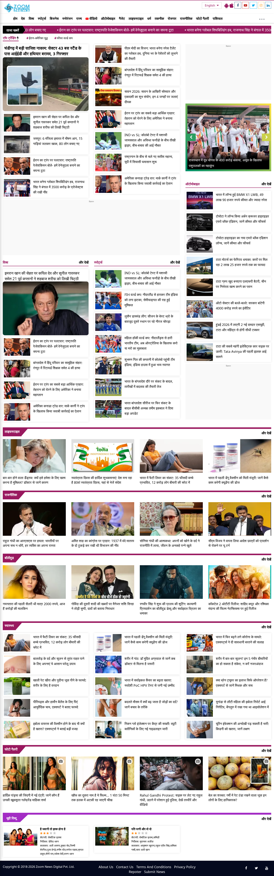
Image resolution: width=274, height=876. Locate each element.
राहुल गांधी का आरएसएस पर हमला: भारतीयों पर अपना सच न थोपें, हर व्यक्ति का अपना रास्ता (31, 543)
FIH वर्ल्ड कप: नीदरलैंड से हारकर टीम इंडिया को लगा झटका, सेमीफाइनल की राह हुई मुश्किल (151, 299)
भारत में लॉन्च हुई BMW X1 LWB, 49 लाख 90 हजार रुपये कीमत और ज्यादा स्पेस (241, 197)
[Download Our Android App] (226, 5)
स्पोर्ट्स (42, 18)
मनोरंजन (67, 18)
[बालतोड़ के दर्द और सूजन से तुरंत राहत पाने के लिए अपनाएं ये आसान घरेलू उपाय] (17, 664)
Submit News (154, 871)
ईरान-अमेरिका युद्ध (37, 38)
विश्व (31, 18)
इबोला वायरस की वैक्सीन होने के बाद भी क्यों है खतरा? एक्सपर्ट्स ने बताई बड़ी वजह (59, 726)
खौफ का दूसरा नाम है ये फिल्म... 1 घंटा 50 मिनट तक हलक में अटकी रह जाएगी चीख (100, 797)
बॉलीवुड (9, 558)
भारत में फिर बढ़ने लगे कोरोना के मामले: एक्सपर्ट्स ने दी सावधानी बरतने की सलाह (240, 639)
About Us (106, 867)
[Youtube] (245, 5)
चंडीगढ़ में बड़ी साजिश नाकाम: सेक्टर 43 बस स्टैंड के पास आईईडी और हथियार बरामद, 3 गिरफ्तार (42, 50)
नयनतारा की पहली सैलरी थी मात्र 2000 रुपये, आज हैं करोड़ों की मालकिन (34, 606)
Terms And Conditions (153, 867)
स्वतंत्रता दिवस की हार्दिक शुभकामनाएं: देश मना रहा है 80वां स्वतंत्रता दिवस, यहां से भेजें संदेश (101, 480)
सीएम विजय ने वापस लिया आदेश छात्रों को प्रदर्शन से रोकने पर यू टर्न (238, 543)
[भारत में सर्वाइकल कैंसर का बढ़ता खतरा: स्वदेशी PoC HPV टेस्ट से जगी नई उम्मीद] (108, 686)
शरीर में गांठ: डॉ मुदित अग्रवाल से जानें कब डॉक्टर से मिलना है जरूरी (150, 661)
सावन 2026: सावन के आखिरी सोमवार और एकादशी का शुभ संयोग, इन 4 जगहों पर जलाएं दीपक (151, 96)
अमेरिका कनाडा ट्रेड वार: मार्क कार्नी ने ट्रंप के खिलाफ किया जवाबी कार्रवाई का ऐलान (150, 181)
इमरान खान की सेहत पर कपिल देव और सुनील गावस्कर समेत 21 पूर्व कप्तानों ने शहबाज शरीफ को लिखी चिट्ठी (56, 122)
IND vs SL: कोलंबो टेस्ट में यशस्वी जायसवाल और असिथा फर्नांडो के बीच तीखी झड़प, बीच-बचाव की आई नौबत (150, 140)
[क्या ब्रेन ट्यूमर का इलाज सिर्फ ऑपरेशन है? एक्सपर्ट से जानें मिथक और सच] (200, 686)
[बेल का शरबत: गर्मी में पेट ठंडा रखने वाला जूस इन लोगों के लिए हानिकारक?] (239, 773)
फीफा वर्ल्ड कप (63, 38)
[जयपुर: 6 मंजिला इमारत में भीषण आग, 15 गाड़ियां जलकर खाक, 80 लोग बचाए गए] (17, 144)
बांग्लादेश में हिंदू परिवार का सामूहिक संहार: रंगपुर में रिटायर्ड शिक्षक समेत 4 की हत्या (149, 72)
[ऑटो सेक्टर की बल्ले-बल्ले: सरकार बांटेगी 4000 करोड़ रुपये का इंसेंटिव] (200, 309)
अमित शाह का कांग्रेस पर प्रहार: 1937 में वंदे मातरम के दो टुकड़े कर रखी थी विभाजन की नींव (102, 543)
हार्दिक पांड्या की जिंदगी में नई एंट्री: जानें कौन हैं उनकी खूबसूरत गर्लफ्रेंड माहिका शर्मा (31, 797)
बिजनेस (54, 18)
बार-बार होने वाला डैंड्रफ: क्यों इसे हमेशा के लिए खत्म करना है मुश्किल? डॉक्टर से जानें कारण (34, 480)
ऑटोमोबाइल (108, 18)
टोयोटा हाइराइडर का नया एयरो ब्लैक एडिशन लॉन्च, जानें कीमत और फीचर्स (242, 240)
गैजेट (122, 18)
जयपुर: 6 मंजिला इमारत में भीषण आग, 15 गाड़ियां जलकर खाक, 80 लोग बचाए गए (57, 141)
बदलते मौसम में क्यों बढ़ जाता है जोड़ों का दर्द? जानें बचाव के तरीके (151, 704)
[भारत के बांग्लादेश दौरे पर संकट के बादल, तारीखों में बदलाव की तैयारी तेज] (108, 387)
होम (15, 18)
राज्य (79, 18)
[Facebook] (237, 5)
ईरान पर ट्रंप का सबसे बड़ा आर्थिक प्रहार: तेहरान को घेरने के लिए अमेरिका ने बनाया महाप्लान (150, 118)
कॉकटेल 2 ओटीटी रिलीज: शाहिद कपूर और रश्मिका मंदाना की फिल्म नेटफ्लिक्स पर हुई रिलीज (238, 606)
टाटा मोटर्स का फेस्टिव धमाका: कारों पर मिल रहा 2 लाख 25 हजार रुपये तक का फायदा (241, 262)
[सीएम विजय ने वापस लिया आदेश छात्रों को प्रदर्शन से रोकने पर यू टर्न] (239, 518)
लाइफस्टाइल (136, 18)
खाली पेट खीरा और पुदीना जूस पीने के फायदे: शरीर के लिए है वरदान (59, 683)
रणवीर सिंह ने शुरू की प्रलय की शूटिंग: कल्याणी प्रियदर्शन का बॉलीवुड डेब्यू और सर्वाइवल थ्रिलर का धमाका (170, 608)
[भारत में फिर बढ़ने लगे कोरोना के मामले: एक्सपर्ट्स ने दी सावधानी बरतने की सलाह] (200, 643)
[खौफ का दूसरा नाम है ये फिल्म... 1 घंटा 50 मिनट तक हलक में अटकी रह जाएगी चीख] (102, 773)
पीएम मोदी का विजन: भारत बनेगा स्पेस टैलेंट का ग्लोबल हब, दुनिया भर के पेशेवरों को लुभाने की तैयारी (151, 53)
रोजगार (172, 18)
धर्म (149, 18)
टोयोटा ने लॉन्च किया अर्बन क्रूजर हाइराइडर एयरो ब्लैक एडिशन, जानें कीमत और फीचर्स (242, 219)
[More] (261, 18)
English (210, 5)
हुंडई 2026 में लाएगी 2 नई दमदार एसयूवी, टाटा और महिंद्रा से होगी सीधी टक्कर (240, 327)
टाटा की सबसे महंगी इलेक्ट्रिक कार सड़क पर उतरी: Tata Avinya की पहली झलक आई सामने (242, 351)
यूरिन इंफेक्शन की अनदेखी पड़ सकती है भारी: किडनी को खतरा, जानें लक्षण (242, 726)
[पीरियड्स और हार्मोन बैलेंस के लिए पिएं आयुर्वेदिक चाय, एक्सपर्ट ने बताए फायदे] (17, 708)
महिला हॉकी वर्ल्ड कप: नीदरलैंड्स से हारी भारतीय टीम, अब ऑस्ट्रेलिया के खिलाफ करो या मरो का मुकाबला (151, 343)
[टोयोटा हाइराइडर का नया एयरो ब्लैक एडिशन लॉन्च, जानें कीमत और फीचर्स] (200, 244)
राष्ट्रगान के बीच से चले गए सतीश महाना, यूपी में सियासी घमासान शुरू (149, 159)
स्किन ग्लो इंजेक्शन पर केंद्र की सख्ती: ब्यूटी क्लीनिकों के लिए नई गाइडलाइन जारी (150, 726)
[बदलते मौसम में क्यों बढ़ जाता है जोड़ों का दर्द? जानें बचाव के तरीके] (108, 708)
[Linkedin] (268, 5)
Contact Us (124, 867)
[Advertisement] (91, 229)
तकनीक (159, 18)
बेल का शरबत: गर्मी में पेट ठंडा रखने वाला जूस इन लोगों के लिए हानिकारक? (237, 797)
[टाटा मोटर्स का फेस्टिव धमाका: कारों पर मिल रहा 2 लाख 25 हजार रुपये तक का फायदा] (200, 265)
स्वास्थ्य (9, 625)
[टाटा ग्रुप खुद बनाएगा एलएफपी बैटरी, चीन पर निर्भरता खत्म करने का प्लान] (200, 287)
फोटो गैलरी (202, 18)
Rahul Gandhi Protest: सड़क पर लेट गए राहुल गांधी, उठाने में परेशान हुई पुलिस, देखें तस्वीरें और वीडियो (171, 800)
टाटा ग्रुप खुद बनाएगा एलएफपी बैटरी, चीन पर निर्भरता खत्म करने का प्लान (241, 284)
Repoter (135, 871)
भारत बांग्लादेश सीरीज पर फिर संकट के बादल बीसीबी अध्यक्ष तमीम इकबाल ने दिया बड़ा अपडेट (149, 408)
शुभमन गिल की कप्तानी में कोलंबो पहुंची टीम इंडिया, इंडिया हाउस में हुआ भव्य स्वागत (150, 362)
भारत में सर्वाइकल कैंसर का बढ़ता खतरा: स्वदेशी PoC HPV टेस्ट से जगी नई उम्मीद (149, 683)
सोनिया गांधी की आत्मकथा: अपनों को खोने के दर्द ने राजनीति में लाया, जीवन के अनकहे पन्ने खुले (170, 543)
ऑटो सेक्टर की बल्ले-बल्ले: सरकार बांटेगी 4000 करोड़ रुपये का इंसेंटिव (240, 305)
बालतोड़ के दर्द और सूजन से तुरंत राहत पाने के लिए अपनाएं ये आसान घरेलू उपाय (58, 661)
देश (23, 18)
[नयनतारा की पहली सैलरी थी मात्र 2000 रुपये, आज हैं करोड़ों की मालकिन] (34, 581)
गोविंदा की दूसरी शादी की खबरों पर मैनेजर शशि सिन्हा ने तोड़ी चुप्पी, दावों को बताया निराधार (102, 606)
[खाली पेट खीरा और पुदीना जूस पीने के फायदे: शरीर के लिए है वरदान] (17, 686)
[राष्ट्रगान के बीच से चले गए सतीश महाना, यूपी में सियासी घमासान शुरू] (108, 162)
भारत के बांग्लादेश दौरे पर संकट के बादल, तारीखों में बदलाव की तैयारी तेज (149, 384)
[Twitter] (253, 5)
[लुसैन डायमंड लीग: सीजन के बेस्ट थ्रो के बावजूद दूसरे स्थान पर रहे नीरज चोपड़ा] (108, 322)
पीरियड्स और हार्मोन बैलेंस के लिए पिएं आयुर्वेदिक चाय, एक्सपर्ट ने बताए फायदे (55, 704)
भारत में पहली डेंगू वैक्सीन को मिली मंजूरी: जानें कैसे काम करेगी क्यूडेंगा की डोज (238, 480)
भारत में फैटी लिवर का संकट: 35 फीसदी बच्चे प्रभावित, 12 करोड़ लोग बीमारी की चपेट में (166, 480)
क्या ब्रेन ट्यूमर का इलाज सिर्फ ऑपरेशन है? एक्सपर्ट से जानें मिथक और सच (241, 683)
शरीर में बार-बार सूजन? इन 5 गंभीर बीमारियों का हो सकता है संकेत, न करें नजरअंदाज (242, 661)
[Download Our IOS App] (231, 5)
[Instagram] (261, 5)
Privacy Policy (185, 867)
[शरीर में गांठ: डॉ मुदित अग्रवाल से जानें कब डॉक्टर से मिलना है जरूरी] (108, 664)
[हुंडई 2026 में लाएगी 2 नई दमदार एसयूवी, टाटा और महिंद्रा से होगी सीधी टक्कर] (200, 330)
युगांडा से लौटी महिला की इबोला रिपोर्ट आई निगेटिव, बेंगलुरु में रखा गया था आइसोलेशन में (242, 704)
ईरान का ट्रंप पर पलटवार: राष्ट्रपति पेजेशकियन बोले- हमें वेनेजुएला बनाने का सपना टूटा (65, 29)
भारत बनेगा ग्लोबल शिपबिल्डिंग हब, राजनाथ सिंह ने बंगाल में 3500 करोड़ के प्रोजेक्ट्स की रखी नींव (200, 29)
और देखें (84, 262)
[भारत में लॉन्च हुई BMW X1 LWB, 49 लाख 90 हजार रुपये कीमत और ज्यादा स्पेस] (200, 200)
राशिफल (218, 18)
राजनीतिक (186, 18)
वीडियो (93, 18)
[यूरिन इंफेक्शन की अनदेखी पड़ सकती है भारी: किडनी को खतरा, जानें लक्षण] (200, 729)
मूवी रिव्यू (12, 818)
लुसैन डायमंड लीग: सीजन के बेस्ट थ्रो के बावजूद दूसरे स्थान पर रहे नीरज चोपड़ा (149, 319)
